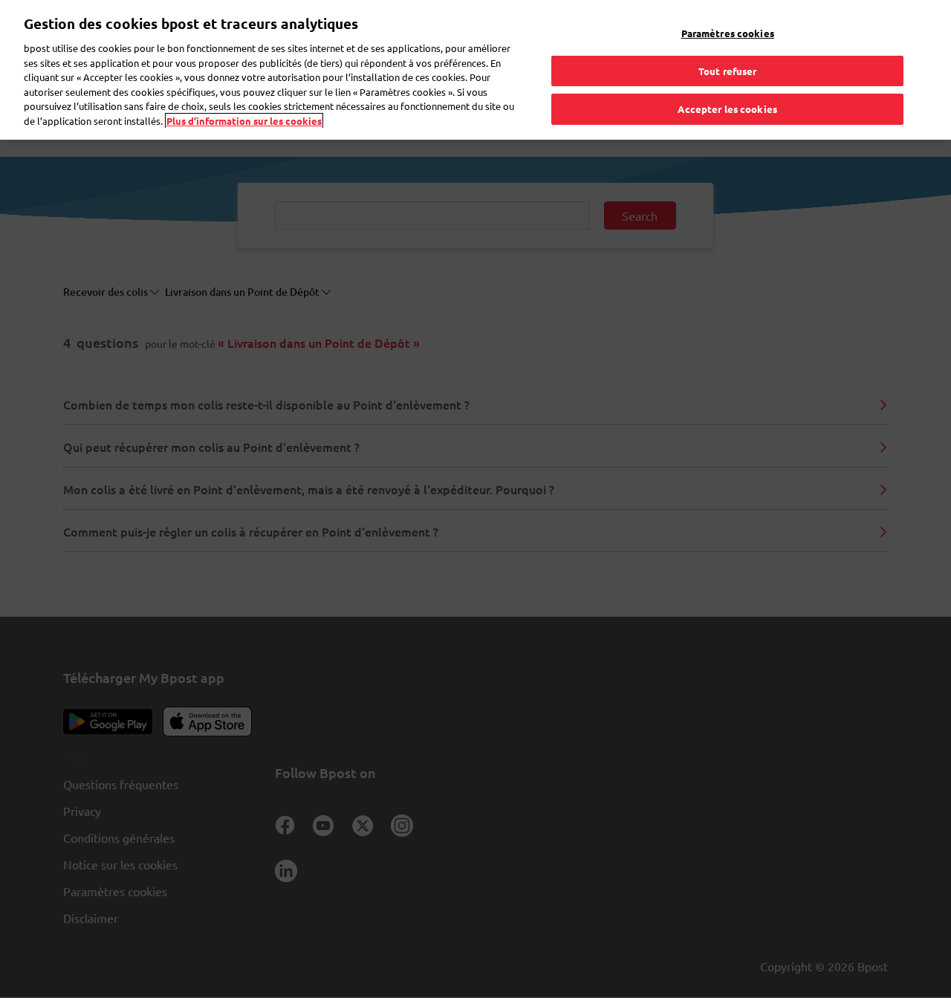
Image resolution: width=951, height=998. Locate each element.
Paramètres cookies (727, 33)
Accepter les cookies (727, 109)
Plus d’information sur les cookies (244, 120)
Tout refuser (727, 71)
